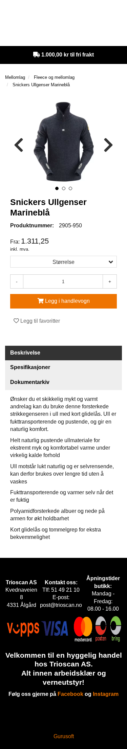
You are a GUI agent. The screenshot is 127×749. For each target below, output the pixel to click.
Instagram (106, 694)
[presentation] (19, 145)
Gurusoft (64, 736)
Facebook (70, 694)
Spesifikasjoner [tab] (30, 367)
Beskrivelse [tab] (25, 353)
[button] (57, 188)
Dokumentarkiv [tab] (29, 382)
